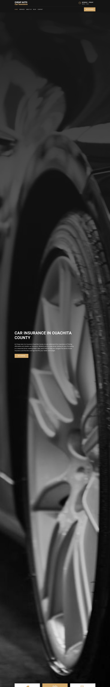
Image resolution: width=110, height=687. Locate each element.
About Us (29, 9)
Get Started (21, 355)
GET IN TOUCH (89, 9)
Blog (34, 9)
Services (22, 9)
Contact (40, 9)
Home (16, 9)
